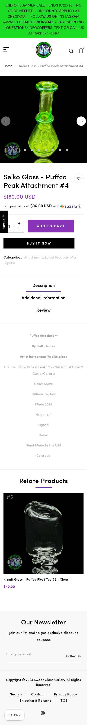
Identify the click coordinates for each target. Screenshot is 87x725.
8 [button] (67, 150)
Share (4, 224)
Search (16, 694)
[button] (43, 206)
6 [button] (53, 150)
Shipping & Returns (35, 701)
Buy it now (39, 243)
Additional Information (43, 298)
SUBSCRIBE (73, 656)
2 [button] (25, 150)
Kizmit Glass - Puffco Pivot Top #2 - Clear (35, 580)
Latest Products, (57, 257)
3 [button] (32, 150)
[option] (43, 545)
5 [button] (46, 150)
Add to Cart (51, 226)
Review (43, 311)
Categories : (12, 257)
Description (43, 286)
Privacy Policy (65, 694)
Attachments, (34, 257)
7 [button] (60, 150)
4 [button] (39, 150)
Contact (38, 694)
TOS (64, 701)
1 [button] (18, 150)
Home (7, 66)
